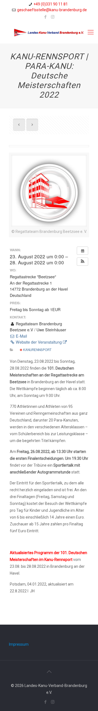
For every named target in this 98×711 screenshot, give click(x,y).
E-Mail (21, 336)
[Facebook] (45, 16)
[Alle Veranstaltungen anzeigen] (82, 251)
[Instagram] (53, 16)
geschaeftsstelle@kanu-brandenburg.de (52, 10)
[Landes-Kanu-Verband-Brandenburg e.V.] (49, 32)
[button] (82, 261)
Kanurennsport (36, 349)
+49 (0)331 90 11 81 (50, 4)
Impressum (19, 644)
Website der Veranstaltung (39, 342)
